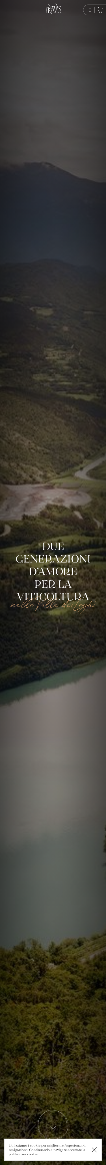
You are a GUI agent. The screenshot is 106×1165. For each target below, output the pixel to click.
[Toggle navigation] (12, 10)
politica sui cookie (23, 1153)
